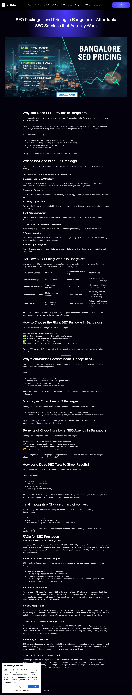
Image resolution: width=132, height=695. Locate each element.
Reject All (21, 687)
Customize (9, 687)
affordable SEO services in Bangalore (58, 364)
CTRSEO (11, 4)
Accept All (33, 687)
